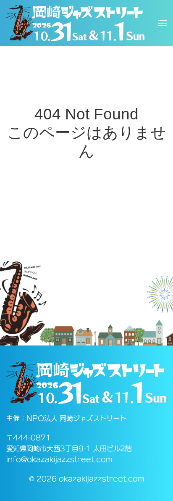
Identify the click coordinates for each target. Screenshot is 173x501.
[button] (162, 23)
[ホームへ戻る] (75, 23)
